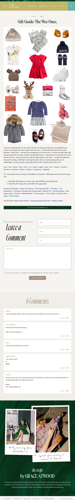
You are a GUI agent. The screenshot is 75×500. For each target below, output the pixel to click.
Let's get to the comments (36, 207)
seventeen (37, 169)
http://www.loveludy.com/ (14, 332)
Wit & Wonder (27, 193)
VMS (67, 498)
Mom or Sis (47, 191)
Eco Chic (17, 193)
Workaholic (8, 191)
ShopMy (62, 6)
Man (55, 188)
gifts (42, 16)
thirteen (6, 169)
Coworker (41, 193)
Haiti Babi (21, 160)
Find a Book (43, 6)
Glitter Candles (57, 201)
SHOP (33, 184)
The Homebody (58, 191)
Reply (67, 318)
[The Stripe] (13, 6)
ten (51, 167)
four (20, 167)
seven (35, 167)
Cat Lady (15, 196)
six (30, 167)
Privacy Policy (17, 498)
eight (41, 167)
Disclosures (27, 498)
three (15, 167)
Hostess (31, 188)
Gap (21, 184)
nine (46, 167)
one (5, 167)
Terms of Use (7, 498)
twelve (63, 167)
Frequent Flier (44, 188)
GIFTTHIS (42, 181)
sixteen (29, 169)
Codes (53, 6)
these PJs (22, 157)
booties (41, 155)
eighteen (46, 169)
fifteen (22, 169)
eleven (56, 167)
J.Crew (28, 181)
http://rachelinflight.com (13, 387)
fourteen (15, 169)
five (25, 167)
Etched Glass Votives (22, 201)
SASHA (8, 364)
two (9, 167)
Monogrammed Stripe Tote (40, 201)
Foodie (52, 193)
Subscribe (31, 6)
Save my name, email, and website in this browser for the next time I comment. (32, 272)
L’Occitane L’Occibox (21, 191)
